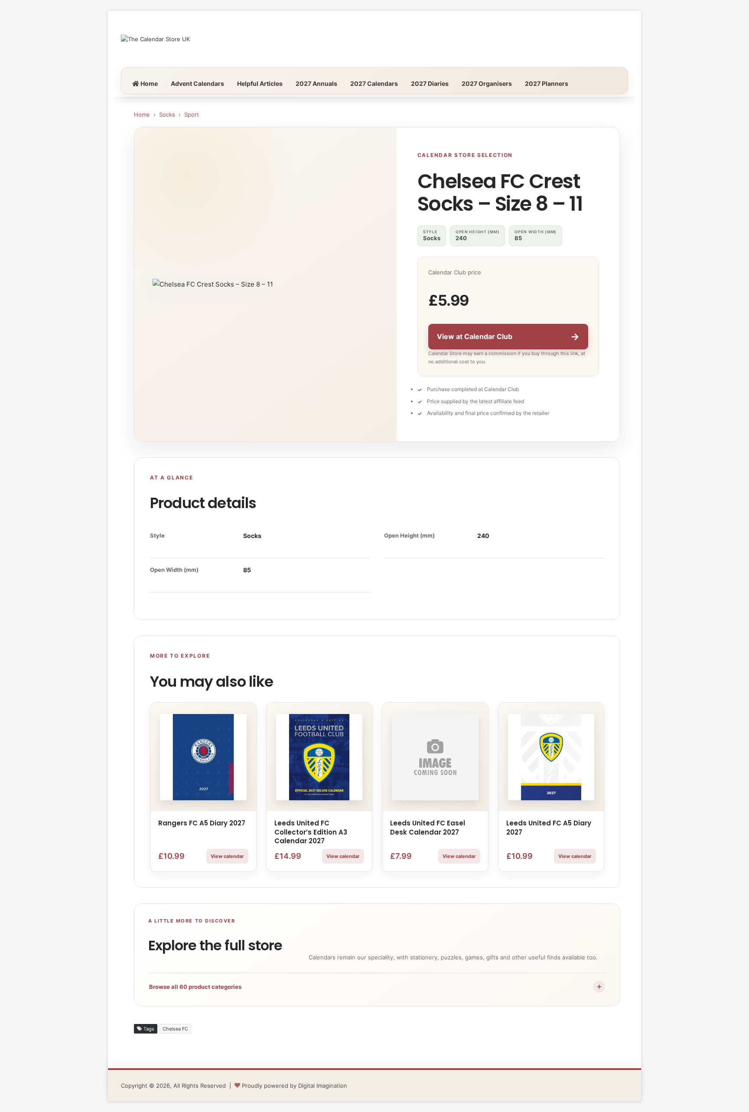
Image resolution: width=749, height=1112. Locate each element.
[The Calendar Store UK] (155, 39)
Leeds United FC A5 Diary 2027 (548, 827)
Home (148, 83)
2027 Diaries (430, 83)
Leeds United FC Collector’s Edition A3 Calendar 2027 (310, 832)
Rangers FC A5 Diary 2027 (201, 823)
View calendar (227, 856)
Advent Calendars (197, 83)
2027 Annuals (316, 83)
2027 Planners (546, 83)
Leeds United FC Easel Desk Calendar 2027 (427, 827)
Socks (167, 114)
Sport (191, 114)
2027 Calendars (374, 83)
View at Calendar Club (508, 336)
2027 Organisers (487, 83)
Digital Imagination (322, 1085)
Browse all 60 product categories (376, 986)
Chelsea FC (175, 1029)
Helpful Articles (260, 83)
